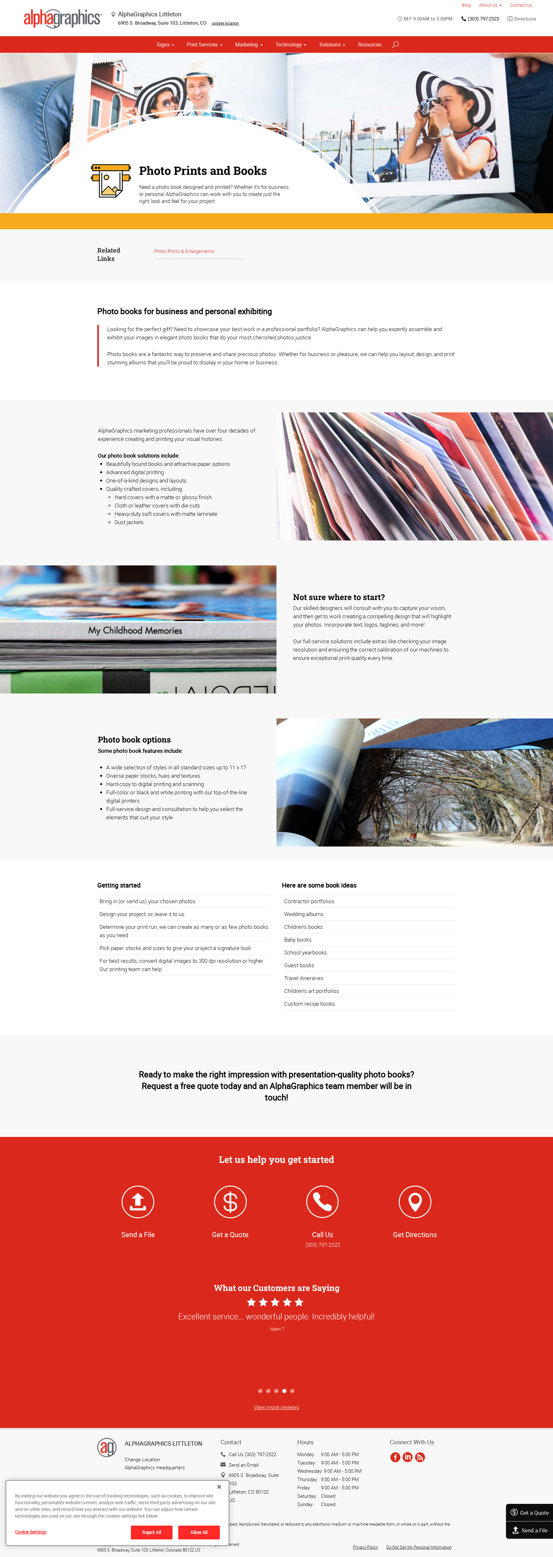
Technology (289, 44)
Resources (369, 44)
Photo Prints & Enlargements (184, 251)
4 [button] (284, 1391)
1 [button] (260, 1391)
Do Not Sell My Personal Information (419, 1547)
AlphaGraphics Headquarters (155, 1467)
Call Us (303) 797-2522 (252, 1454)
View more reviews (276, 1407)
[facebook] (395, 1457)
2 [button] (268, 1391)
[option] (276, 1340)
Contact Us (521, 5)
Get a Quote (534, 1512)
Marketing (246, 44)
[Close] (219, 1487)
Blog (466, 5)
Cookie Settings (30, 1532)
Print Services (202, 44)
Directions (525, 18)
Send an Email (244, 1465)
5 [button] (292, 1391)
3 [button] (276, 1391)
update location (225, 23)
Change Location (142, 1459)
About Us (488, 5)
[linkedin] (407, 1457)
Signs (163, 44)
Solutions (330, 44)
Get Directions (415, 1234)
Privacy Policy (365, 1547)
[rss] (420, 1457)
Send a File (535, 1530)
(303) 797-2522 (483, 18)
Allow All (198, 1532)
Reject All (151, 1532)
